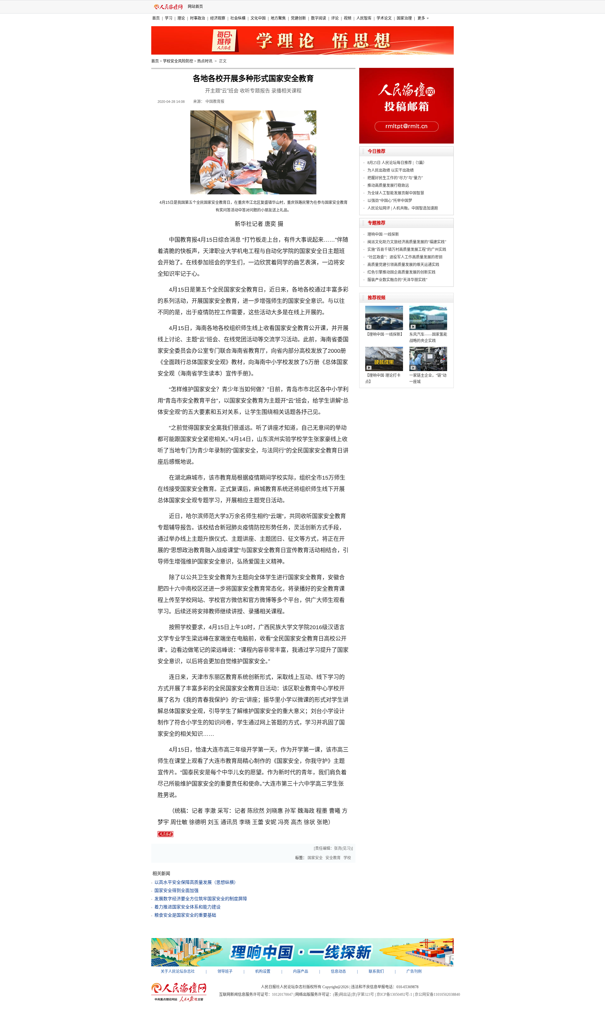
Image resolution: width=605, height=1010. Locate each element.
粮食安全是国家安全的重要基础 (185, 915)
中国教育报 (214, 101)
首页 (156, 18)
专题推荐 (376, 223)
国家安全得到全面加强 (176, 890)
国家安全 (315, 858)
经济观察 (217, 18)
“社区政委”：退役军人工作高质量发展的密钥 (404, 257)
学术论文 (384, 18)
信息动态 (338, 971)
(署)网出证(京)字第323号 (353, 994)
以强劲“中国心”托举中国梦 (389, 200)
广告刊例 (414, 971)
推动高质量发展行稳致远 (388, 185)
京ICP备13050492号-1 (394, 994)
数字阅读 (318, 18)
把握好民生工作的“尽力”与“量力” (395, 178)
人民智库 (364, 18)
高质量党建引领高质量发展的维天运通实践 (403, 265)
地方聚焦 (278, 18)
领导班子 (225, 971)
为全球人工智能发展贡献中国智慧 (395, 193)
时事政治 (197, 18)
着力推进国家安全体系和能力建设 (187, 907)
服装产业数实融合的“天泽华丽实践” (397, 280)
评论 (335, 18)
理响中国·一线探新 (383, 234)
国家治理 (404, 18)
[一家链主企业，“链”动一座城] (428, 349)
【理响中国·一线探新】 (384, 334)
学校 (347, 858)
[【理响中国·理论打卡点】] (384, 349)
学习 (168, 18)
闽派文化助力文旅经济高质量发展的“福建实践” (406, 242)
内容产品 (300, 971)
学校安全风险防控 (178, 61)
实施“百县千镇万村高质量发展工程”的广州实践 (406, 249)
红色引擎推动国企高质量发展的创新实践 (401, 272)
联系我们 (376, 971)
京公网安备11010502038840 (437, 994)
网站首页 (195, 6)
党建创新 (298, 18)
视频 (347, 18)
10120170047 (282, 994)
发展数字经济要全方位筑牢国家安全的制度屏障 (200, 898)
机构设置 (262, 971)
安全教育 (333, 858)
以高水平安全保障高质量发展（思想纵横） (196, 882)
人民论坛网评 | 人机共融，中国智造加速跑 (402, 208)
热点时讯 (204, 61)
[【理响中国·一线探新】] (384, 308)
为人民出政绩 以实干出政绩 (390, 170)
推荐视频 (376, 297)
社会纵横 (237, 18)
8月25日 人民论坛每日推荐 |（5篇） (397, 163)
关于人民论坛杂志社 (178, 971)
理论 (181, 18)
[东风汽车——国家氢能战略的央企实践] (428, 308)
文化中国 (258, 18)
